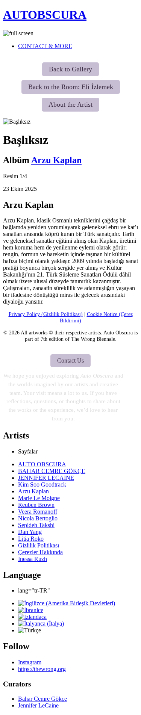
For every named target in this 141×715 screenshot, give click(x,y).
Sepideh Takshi (36, 525)
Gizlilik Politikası (38, 545)
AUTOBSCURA (44, 14)
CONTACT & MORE (45, 46)
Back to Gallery (70, 69)
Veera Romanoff (37, 511)
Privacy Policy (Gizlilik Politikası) (46, 314)
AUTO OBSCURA (42, 464)
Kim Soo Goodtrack (42, 484)
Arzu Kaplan (56, 160)
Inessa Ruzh (32, 559)
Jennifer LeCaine (38, 705)
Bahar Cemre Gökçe (42, 698)
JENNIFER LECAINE (46, 478)
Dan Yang (30, 532)
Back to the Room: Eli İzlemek (70, 87)
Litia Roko (31, 538)
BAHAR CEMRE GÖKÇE (51, 471)
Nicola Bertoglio (38, 518)
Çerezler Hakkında (40, 552)
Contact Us (70, 360)
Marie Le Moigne (39, 498)
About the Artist (70, 104)
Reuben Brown (36, 505)
